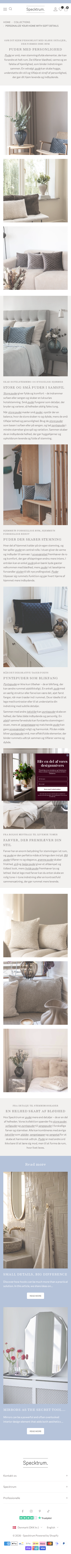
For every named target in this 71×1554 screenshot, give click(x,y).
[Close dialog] (67, 755)
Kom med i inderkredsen (52, 789)
